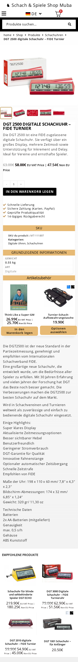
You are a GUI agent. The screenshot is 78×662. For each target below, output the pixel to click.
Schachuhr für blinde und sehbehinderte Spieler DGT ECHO (20, 594)
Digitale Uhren (17, 243)
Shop (19, 35)
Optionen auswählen (58, 330)
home (7, 35)
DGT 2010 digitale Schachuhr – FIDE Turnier (20, 642)
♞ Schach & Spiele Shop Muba (39, 5)
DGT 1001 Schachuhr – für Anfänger (57, 642)
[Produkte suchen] (69, 24)
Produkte (34, 35)
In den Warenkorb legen (30, 191)
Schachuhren (54, 35)
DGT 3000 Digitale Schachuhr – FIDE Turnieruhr (57, 594)
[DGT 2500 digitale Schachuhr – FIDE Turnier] (6, 113)
